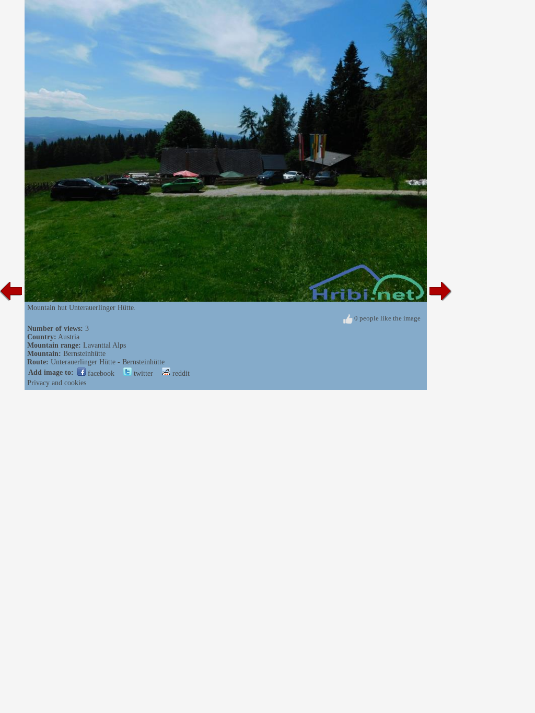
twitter (142, 373)
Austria (68, 337)
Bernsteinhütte (84, 354)
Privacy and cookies (56, 383)
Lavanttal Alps (104, 345)
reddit (180, 373)
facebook (100, 373)
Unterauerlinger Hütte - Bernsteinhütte (108, 362)
